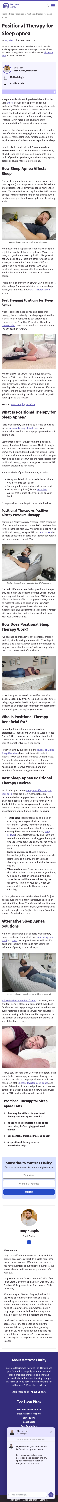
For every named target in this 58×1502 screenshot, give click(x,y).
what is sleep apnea (39, 289)
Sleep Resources (16, 14)
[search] (48, 5)
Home (4, 14)
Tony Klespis (9, 40)
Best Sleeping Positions (23, 404)
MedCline (42, 489)
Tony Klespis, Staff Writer (25, 71)
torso (14, 940)
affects (9, 102)
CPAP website (8, 325)
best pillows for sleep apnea (33, 1083)
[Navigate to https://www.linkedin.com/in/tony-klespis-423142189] (29, 1242)
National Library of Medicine (23, 428)
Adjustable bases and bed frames (19, 1000)
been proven (45, 532)
